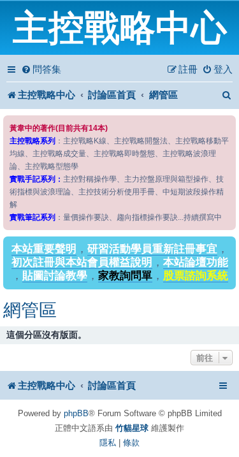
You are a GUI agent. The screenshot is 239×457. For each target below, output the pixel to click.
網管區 (30, 310)
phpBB (76, 413)
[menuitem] (41, 69)
